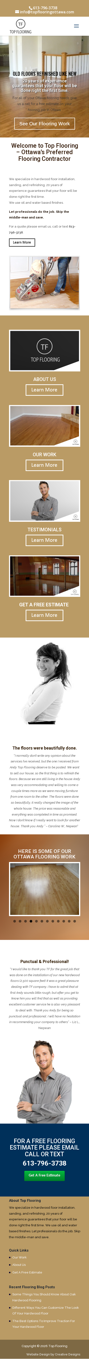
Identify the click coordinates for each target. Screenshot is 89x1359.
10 (63, 921)
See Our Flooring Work (44, 123)
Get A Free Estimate (44, 1175)
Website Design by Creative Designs (53, 1354)
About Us (19, 1265)
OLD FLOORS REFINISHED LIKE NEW (44, 73)
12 (74, 921)
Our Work (19, 1257)
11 (69, 921)
